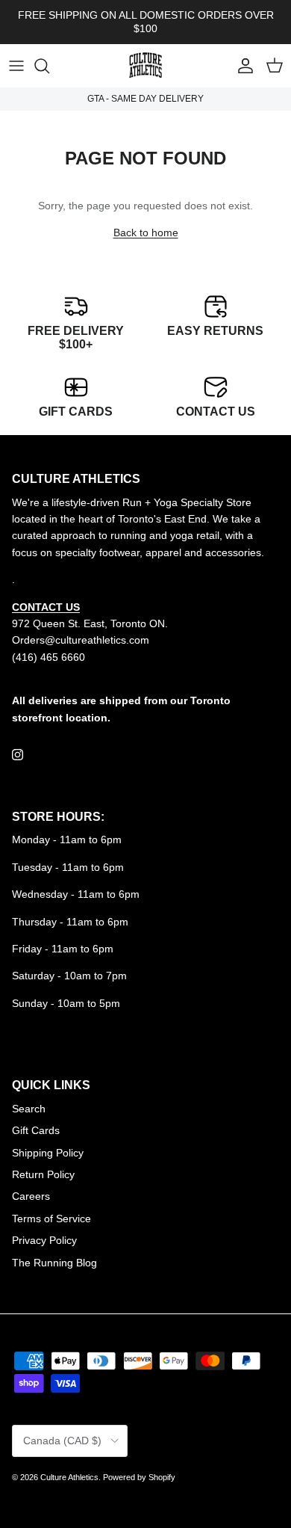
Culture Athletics (69, 1477)
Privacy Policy (44, 1240)
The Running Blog (54, 1263)
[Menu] (16, 65)
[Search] (49, 65)
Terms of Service (51, 1218)
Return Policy (43, 1174)
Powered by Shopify (139, 1477)
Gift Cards (36, 1130)
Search (29, 1109)
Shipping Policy (48, 1153)
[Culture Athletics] (145, 66)
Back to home (145, 232)
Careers (31, 1196)
